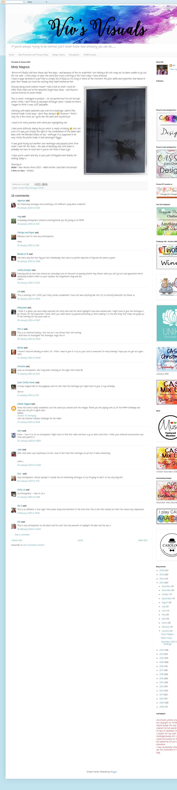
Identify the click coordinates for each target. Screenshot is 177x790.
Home (11, 55)
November (166, 590)
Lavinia (21, 188)
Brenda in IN (22, 254)
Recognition (74, 55)
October (165, 594)
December (166, 586)
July (164, 606)
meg (19, 216)
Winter (41, 188)
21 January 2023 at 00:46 (28, 358)
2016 (161, 674)
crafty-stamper (24, 270)
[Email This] (35, 184)
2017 (161, 670)
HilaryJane (22, 307)
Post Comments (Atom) (33, 545)
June (164, 610)
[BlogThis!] (38, 184)
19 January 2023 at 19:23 (28, 320)
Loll (18, 291)
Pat (18, 522)
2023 (161, 582)
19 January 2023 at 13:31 (28, 245)
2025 (161, 574)
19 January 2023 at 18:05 (28, 299)
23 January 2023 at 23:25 (29, 465)
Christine (21, 366)
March (165, 623)
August (165, 602)
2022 (161, 650)
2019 (161, 662)
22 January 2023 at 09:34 (29, 441)
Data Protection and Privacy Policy (33, 55)
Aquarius (21, 200)
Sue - (19, 473)
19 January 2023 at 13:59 (28, 261)
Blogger (113, 771)
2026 (162, 570)
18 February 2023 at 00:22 (29, 529)
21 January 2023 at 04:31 (28, 374)
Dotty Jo (21, 489)
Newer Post (17, 540)
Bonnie (20, 347)
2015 (161, 678)
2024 (161, 578)
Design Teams (58, 55)
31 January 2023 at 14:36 (28, 497)
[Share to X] (41, 184)
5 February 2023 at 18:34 (28, 513)
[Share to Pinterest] (46, 184)
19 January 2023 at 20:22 (28, 339)
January (166, 631)
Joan (19, 449)
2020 (161, 658)
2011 (161, 694)
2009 (162, 702)
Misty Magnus (167, 634)
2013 (161, 686)
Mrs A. (20, 329)
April (164, 618)
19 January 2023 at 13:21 (28, 224)
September (167, 598)
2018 (161, 666)
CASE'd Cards (90, 55)
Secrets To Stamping (26, 415)
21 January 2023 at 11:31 (27, 395)
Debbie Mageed (23, 404)
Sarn (19, 430)
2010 (161, 698)
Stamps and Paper (25, 232)
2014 (161, 682)
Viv (173, 65)
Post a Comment (22, 534)
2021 (161, 654)
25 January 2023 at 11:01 (28, 481)
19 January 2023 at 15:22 (28, 283)
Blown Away (166, 638)
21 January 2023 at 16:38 (28, 422)
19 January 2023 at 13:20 (28, 208)
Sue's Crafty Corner (26, 382)
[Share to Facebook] (43, 184)
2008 (162, 707)
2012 (161, 690)
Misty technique (30, 188)
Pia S (19, 505)
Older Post (142, 540)
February (166, 627)
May (164, 614)
